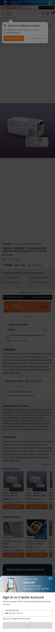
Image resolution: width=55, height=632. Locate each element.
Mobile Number (12, 610)
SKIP (50, 578)
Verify (27, 625)
